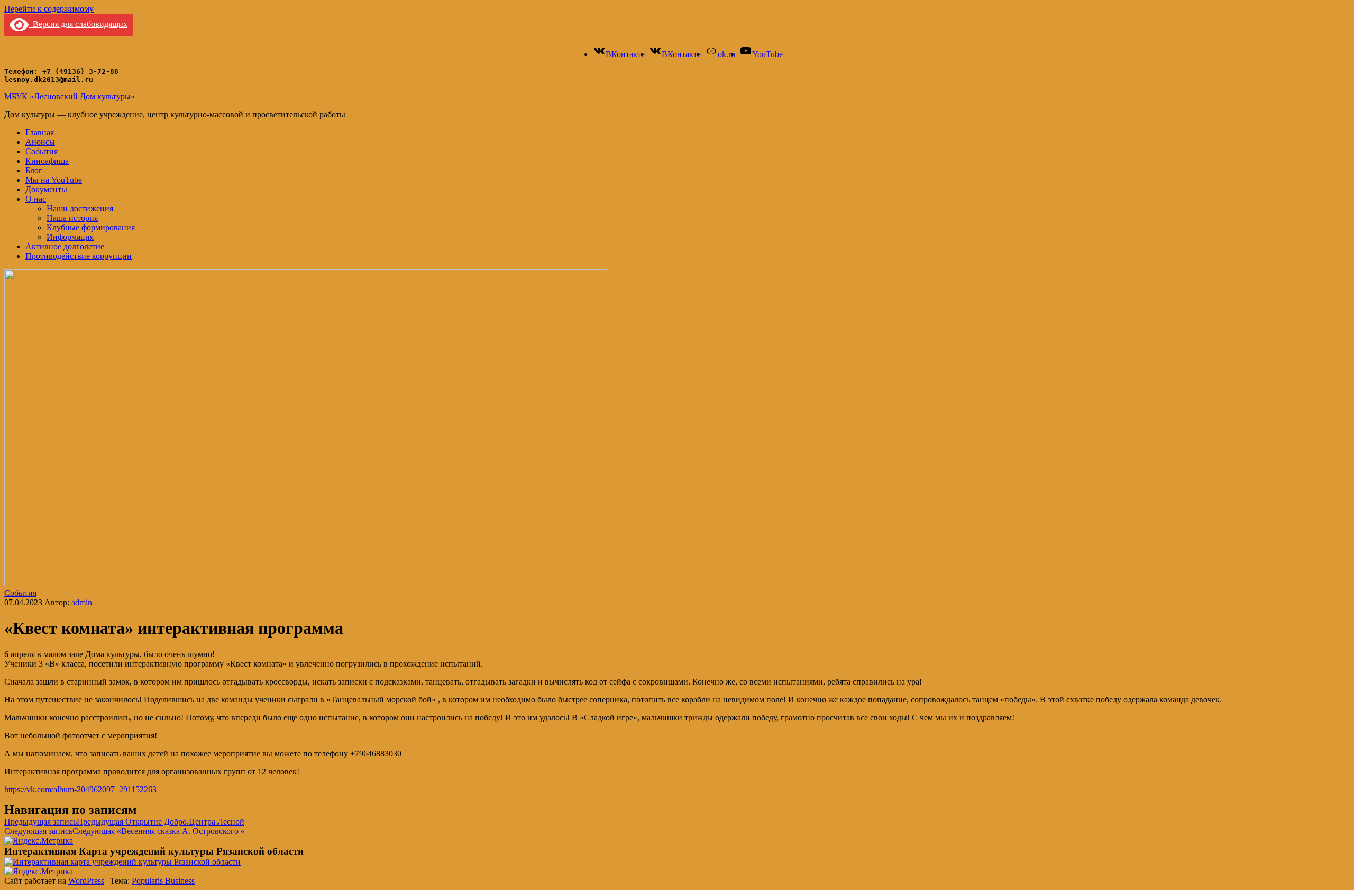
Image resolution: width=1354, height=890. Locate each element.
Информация (70, 236)
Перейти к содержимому (49, 8)
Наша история (72, 217)
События (41, 151)
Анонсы (40, 141)
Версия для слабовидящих (78, 24)
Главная (39, 132)
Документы (46, 189)
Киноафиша (47, 160)
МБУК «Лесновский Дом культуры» (69, 96)
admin (81, 602)
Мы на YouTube (53, 179)
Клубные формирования (91, 227)
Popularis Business (163, 880)
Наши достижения (80, 208)
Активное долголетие (64, 246)
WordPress (86, 880)
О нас (35, 198)
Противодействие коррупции (78, 255)
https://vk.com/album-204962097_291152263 (80, 789)
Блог (33, 170)
